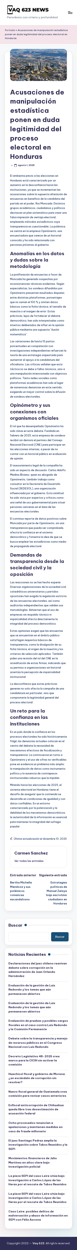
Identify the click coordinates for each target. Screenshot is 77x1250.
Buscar (15, 925)
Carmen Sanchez (31, 853)
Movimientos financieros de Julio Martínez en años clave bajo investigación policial (32, 1162)
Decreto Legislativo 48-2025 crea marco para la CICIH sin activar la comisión (34, 1060)
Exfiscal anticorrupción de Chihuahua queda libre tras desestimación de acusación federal (36, 1109)
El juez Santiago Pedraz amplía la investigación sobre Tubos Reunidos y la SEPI (37, 1145)
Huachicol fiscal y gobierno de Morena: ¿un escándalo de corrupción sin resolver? (37, 1078)
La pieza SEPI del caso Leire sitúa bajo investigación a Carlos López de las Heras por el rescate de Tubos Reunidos (37, 1180)
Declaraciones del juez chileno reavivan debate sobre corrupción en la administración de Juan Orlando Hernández (37, 970)
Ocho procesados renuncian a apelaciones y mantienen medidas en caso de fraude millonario (35, 1127)
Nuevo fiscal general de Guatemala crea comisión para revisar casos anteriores (37, 1094)
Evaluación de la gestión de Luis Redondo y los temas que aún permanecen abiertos (31, 990)
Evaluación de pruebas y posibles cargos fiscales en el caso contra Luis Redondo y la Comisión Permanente (38, 1025)
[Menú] (70, 12)
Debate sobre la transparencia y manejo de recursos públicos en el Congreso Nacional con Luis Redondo (38, 1043)
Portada (10, 30)
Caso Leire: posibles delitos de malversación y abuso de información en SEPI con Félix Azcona (38, 1216)
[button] (29, 861)
